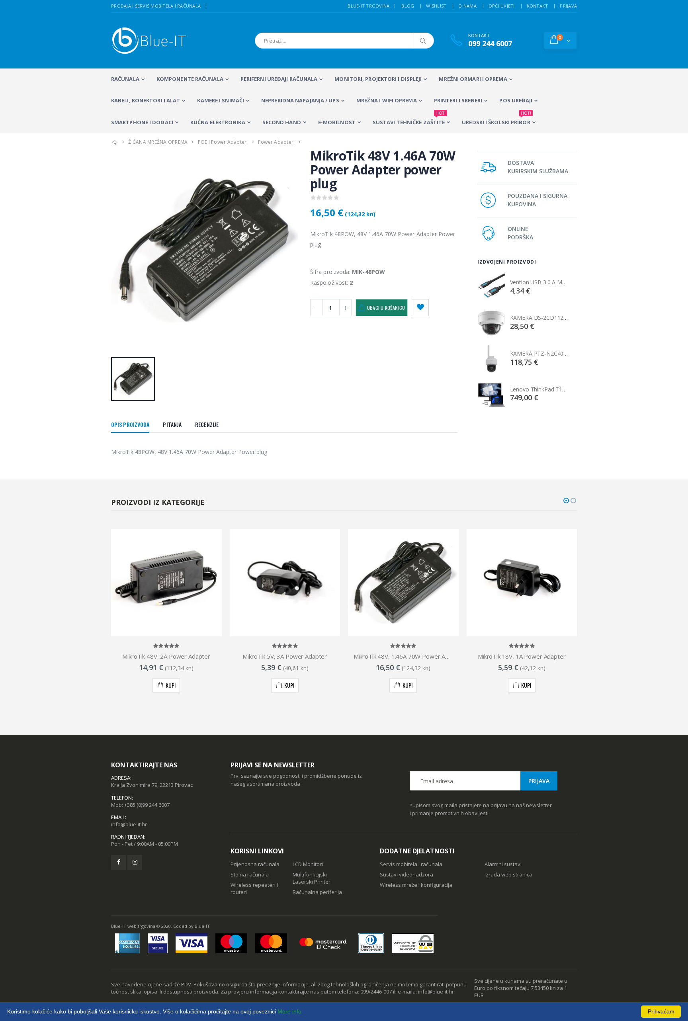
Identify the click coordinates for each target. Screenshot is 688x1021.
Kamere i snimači (220, 100)
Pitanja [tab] (172, 424)
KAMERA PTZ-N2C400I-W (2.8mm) (554, 353)
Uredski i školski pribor (496, 118)
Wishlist (436, 6)
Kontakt (537, 6)
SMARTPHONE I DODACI (142, 122)
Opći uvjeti (502, 6)
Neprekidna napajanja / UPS (300, 100)
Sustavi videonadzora (406, 874)
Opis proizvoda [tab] (130, 424)
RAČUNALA (125, 78)
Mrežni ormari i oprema (473, 78)
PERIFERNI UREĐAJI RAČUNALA (279, 78)
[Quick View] (160, 685)
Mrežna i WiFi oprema (386, 100)
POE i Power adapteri (223, 142)
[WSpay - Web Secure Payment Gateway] (413, 943)
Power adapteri (276, 142)
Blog (407, 6)
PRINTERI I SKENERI (458, 100)
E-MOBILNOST (337, 122)
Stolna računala (250, 874)
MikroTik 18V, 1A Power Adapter (522, 656)
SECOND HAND (281, 122)
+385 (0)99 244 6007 (147, 804)
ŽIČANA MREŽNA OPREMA (158, 142)
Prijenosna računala (255, 864)
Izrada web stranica (508, 874)
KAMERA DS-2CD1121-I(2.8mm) (550, 317)
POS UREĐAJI (515, 100)
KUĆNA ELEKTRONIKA (217, 122)
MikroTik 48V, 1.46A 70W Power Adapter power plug (425, 656)
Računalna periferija (317, 892)
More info (289, 1011)
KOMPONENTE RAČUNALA (189, 78)
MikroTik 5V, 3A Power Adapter (284, 656)
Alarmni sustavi (503, 864)
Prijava (568, 6)
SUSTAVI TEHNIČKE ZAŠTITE (409, 118)
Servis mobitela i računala (411, 864)
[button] (560, 40)
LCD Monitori (308, 864)
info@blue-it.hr (129, 824)
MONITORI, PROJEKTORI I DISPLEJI (378, 78)
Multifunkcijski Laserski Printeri (312, 878)
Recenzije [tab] (207, 424)
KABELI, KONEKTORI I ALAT (145, 100)
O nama (467, 6)
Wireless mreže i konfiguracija (416, 884)
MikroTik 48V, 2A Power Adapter (166, 656)
